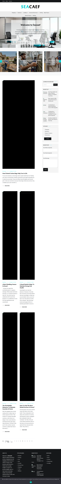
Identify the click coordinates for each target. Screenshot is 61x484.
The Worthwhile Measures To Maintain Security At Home (9, 407)
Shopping (13, 12)
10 (20, 441)
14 (30, 441)
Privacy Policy (49, 461)
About (7, 1)
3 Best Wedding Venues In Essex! (9, 285)
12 (25, 441)
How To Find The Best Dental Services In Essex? (27, 406)
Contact (10, 1)
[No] (59, 480)
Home (4, 1)
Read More (7, 185)
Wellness (21, 282)
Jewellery (25, 12)
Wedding (34, 15)
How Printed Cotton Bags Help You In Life (15, 174)
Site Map (49, 463)
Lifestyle (19, 463)
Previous (7, 441)
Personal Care (20, 465)
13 (27, 441)
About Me (29, 40)
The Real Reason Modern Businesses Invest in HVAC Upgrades (30, 61)
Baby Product (46, 12)
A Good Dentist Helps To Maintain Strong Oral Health (27, 286)
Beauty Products (28, 15)
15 (32, 441)
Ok (30, 482)
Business (19, 12)
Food (19, 459)
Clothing (41, 12)
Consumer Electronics (33, 12)
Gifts (19, 461)
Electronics (47, 135)
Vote (47, 138)
